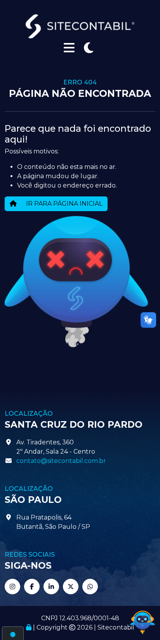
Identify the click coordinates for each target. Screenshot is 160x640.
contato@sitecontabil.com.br (61, 461)
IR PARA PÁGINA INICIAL (63, 203)
